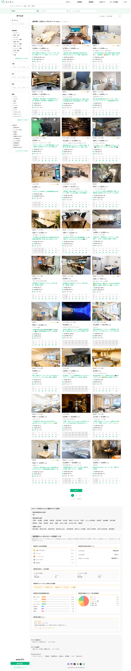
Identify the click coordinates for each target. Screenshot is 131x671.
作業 (15, 55)
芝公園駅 (40, 520)
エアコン (16, 99)
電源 (15, 101)
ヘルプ (125, 2)
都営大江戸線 (43, 529)
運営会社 (61, 656)
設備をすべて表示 (22, 120)
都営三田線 (35, 529)
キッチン (16, 105)
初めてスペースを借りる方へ (39, 642)
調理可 (15, 134)
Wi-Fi (15, 103)
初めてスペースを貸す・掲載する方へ (41, 649)
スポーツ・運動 (18, 44)
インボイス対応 (18, 129)
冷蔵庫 (15, 107)
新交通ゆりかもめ (60, 529)
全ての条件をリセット (20, 667)
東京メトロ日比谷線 (102, 529)
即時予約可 (16, 127)
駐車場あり (16, 145)
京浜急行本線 (51, 529)
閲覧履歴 (91, 2)
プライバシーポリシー (38, 656)
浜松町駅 (99, 520)
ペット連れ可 (17, 140)
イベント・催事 (18, 48)
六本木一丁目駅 (63, 523)
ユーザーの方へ (51, 642)
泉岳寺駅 (52, 520)
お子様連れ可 (17, 138)
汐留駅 (56, 523)
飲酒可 (15, 132)
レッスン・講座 (18, 39)
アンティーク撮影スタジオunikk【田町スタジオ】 (44, 628)
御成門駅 (35, 523)
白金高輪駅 (105, 520)
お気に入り (102, 2)
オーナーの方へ (56, 649)
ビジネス (16, 37)
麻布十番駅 (112, 520)
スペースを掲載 (114, 2)
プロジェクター (18, 112)
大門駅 (82, 520)
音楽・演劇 (16, 50)
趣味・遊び (16, 41)
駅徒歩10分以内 (18, 147)
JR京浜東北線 (69, 529)
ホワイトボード (18, 116)
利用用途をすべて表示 (21, 58)
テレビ (15, 110)
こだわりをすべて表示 (21, 151)
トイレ (15, 96)
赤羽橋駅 (46, 520)
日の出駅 (65, 520)
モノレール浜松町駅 (90, 520)
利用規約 (47, 656)
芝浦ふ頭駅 (58, 520)
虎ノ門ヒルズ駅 (72, 523)
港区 (34, 514)
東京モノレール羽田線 (80, 529)
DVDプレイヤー (18, 114)
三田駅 (34, 520)
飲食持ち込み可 (18, 136)
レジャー (16, 52)
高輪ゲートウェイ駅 (74, 520)
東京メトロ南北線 (91, 529)
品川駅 (51, 523)
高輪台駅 (80, 523)
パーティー (16, 33)
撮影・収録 (16, 35)
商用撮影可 (16, 143)
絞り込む (20, 663)
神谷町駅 (46, 523)
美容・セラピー (18, 46)
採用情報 (67, 656)
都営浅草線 (111, 529)
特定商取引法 (54, 656)
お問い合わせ (79, 656)
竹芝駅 (40, 523)
